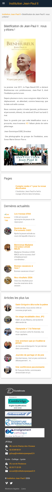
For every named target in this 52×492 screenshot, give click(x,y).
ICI (27, 123)
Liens (23, 489)
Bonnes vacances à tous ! (23, 267)
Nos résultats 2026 (23, 277)
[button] (4, 4)
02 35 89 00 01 (15, 450)
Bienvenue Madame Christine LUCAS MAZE (23, 247)
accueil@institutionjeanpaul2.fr (22, 471)
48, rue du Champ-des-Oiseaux (22, 446)
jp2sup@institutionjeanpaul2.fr (22, 453)
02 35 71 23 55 (15, 467)
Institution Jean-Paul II (16, 478)
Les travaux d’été (22, 214)
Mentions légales (12, 489)
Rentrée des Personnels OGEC (22, 229)
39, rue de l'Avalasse (17, 464)
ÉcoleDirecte (19, 391)
